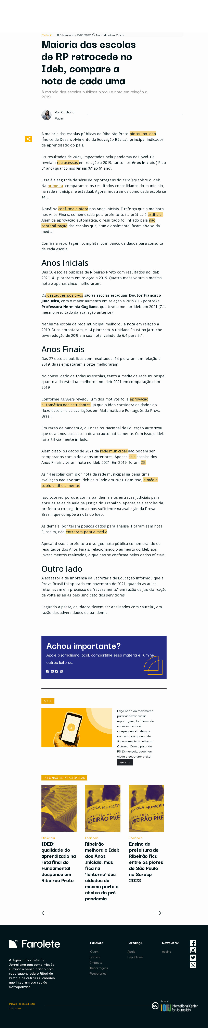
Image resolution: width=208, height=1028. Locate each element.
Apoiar (125, 762)
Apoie (131, 951)
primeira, (56, 185)
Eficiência (46, 35)
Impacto (96, 962)
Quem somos (95, 954)
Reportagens (99, 967)
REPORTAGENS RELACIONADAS (64, 777)
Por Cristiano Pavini (65, 115)
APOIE (48, 701)
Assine (166, 951)
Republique (135, 956)
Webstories (98, 973)
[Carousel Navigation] (104, 913)
